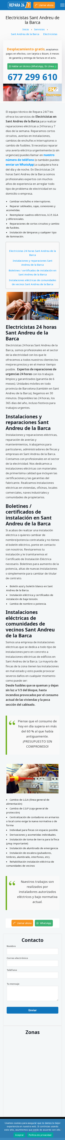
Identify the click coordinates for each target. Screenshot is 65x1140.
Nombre (11, 946)
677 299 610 (32, 77)
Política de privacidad (40, 1135)
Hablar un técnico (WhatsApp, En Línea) (33, 66)
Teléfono (12, 969)
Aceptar (19, 1135)
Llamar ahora (45, 5)
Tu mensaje (13, 983)
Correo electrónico (17, 958)
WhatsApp (45, 923)
